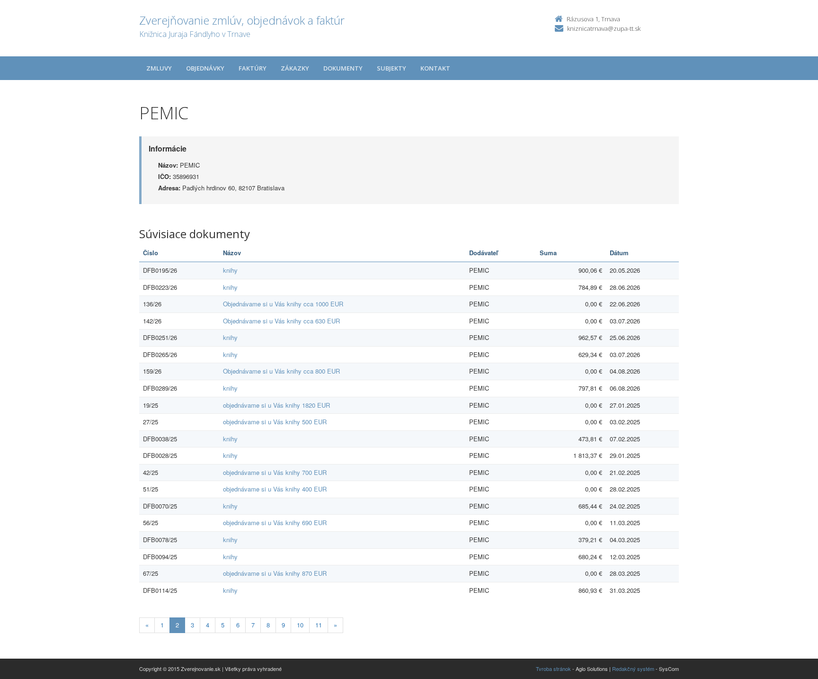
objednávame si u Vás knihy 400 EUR (275, 488)
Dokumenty (343, 68)
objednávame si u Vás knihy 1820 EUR (276, 405)
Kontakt (435, 68)
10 (300, 624)
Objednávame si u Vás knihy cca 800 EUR (281, 370)
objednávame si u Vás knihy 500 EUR (275, 421)
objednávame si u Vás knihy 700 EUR (275, 472)
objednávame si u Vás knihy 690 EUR (275, 522)
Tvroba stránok (553, 668)
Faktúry (253, 68)
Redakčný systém (633, 668)
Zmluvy (159, 68)
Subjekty (391, 68)
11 (318, 624)
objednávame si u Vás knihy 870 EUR (275, 573)
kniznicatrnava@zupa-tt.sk (603, 28)
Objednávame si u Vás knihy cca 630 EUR (281, 320)
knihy (230, 270)
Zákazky (295, 68)
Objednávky (205, 68)
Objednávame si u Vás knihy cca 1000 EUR (283, 303)
